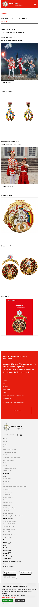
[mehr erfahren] (19, 61)
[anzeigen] (19, 317)
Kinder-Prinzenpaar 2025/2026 (10, 141)
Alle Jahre (4, 21)
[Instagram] (21, 435)
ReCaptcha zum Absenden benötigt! (13, 402)
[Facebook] (17, 435)
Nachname (5, 386)
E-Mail (4, 392)
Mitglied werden (25, 573)
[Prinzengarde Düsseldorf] (12, 7)
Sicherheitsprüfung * (7, 398)
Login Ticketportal (9, 573)
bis (19, 18)
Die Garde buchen (9, 577)
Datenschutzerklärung (8, 597)
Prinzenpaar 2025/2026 (8, 37)
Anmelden (17, 411)
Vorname (5, 380)
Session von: (5, 18)
